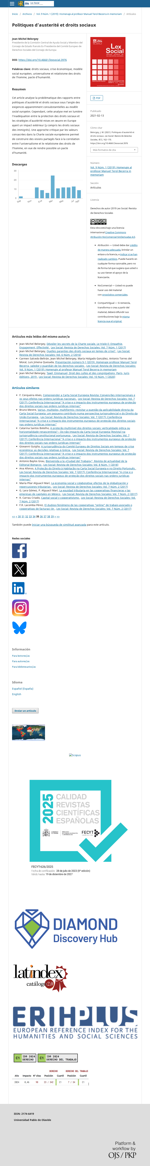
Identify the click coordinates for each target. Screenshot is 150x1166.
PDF (97, 98)
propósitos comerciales (115, 294)
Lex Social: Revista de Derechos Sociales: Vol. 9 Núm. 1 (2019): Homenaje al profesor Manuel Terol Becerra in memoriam (77, 367)
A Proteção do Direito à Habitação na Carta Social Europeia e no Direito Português (85, 468)
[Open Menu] (12, 3)
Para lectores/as (21, 655)
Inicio (15, 14)
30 (19, 516)
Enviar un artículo (25, 710)
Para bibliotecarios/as (24, 666)
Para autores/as (20, 661)
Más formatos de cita (104, 150)
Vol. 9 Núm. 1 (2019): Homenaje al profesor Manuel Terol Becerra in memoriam (79, 14)
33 (30, 516)
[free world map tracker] (28, 740)
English (16, 694)
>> (58, 516)
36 (41, 516)
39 (52, 516)
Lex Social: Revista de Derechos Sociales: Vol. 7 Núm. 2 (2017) (90, 486)
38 (48, 516)
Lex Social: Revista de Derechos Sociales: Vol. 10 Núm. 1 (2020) (77, 377)
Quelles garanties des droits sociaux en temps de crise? (81, 351)
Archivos (27, 14)
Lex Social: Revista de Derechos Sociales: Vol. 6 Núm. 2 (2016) (74, 353)
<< (13, 516)
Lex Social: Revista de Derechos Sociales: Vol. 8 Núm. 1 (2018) (80, 464)
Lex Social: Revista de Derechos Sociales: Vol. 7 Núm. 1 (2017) (88, 347)
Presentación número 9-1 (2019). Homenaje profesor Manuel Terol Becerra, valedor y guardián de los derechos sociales (78, 364)
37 (45, 516)
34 (34, 516)
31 (23, 516)
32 (26, 516)
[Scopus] (75, 755)
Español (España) (22, 688)
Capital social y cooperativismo (60, 497)
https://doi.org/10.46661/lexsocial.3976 (42, 60)
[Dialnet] (50, 1085)
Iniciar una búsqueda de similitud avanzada (59, 524)
